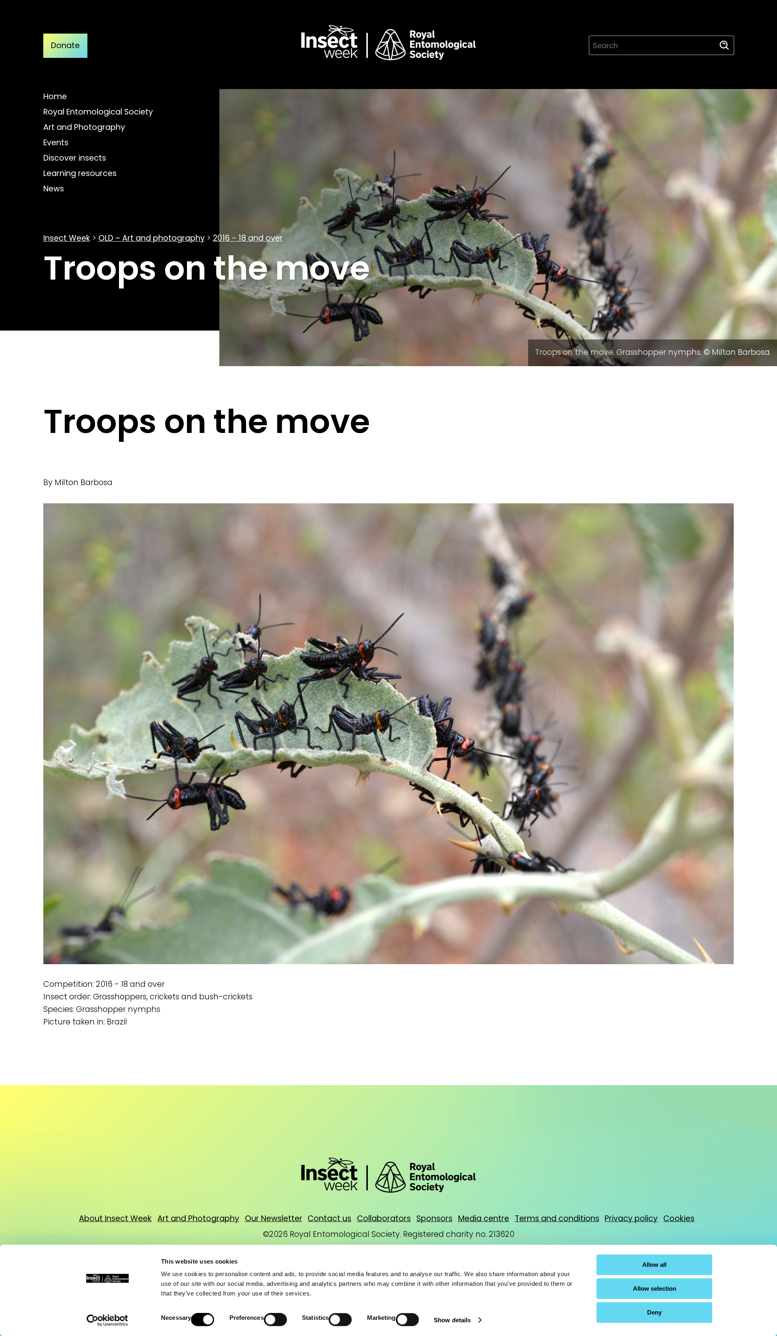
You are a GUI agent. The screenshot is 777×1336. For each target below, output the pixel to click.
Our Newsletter (273, 1218)
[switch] (275, 1319)
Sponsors (434, 1218)
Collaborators (384, 1218)
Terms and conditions (557, 1218)
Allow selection (654, 1288)
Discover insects (74, 158)
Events (55, 142)
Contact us (329, 1218)
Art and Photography (84, 127)
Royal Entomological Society (98, 111)
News (53, 188)
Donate (65, 45)
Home (55, 96)
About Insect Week (115, 1218)
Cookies (678, 1218)
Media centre (483, 1218)
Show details (452, 1320)
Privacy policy (631, 1218)
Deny (654, 1312)
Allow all (654, 1264)
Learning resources (80, 173)
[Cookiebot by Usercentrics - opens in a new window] (107, 1320)
